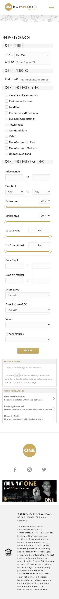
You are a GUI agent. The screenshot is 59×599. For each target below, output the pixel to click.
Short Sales (12, 289)
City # (9, 54)
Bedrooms (11, 201)
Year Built (11, 186)
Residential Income (20, 101)
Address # (11, 79)
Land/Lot (14, 107)
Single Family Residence (23, 95)
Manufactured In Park (22, 142)
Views (8, 319)
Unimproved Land (20, 153)
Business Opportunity (22, 118)
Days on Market (14, 274)
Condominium (18, 130)
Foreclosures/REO (16, 304)
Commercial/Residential (23, 113)
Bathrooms (12, 215)
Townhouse (16, 124)
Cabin (12, 136)
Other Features (14, 333)
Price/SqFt (11, 260)
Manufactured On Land (23, 148)
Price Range (12, 171)
